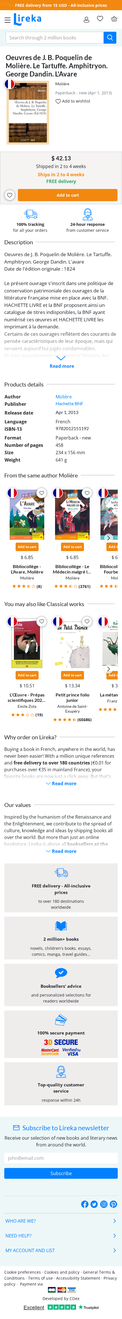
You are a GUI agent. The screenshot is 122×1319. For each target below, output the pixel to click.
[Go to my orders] (86, 19)
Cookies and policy (61, 1272)
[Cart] (114, 18)
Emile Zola (27, 706)
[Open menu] (6, 19)
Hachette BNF (69, 403)
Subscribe (61, 1173)
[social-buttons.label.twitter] (94, 1205)
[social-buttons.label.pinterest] (113, 1205)
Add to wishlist (75, 101)
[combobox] (55, 38)
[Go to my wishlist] (100, 18)
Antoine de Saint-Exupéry (72, 708)
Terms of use (40, 1278)
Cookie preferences (22, 1272)
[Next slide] (108, 538)
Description (18, 242)
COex (74, 1298)
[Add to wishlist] (10, 195)
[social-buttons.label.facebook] (85, 1205)
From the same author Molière (41, 475)
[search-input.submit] (110, 38)
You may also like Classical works (44, 603)
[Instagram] (104, 1205)
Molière (62, 83)
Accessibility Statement (78, 1278)
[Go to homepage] (27, 19)
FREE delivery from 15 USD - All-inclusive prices (61, 5)
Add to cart (68, 195)
